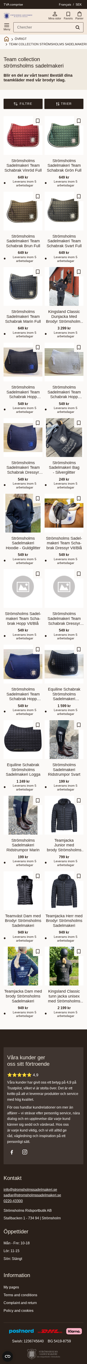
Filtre (26, 103)
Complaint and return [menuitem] (20, 1303)
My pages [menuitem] (11, 1287)
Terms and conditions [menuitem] (20, 1295)
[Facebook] (12, 1152)
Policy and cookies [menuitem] (18, 1311)
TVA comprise (13, 4)
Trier (66, 103)
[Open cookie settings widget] (7, 1356)
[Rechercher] (77, 27)
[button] (7, 26)
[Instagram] (24, 1152)
